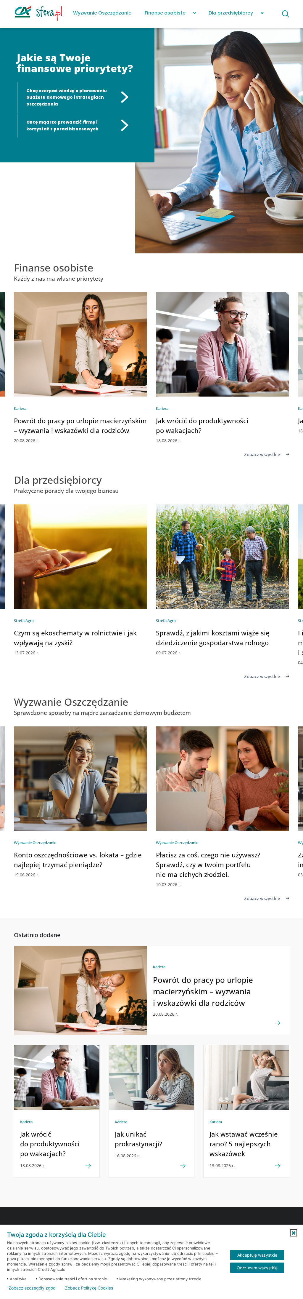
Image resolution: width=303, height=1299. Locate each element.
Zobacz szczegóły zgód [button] (32, 1288)
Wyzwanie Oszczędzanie (102, 12)
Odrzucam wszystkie (257, 1267)
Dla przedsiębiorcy (231, 12)
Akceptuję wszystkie (257, 1255)
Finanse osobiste (165, 12)
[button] (293, 1233)
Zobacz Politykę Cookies (89, 1288)
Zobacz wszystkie (262, 454)
